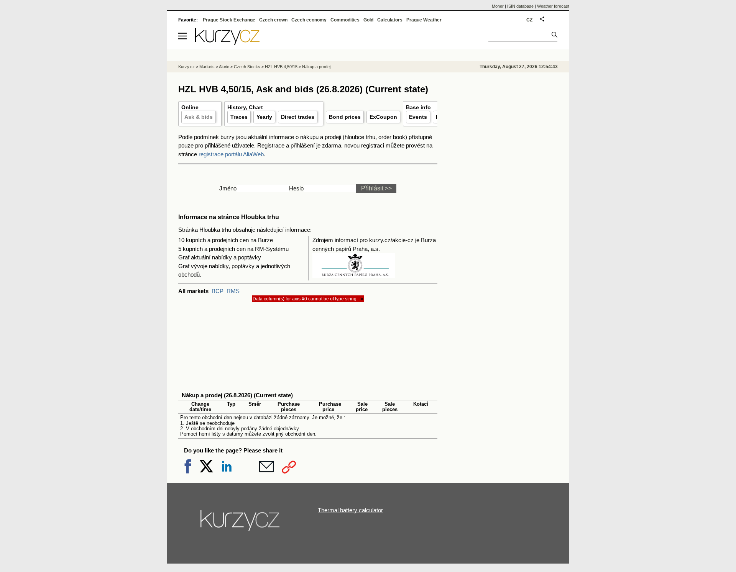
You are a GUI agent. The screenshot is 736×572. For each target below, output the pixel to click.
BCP (217, 291)
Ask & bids (198, 117)
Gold (368, 20)
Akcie (224, 66)
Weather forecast (553, 6)
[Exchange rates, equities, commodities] (240, 523)
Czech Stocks (247, 66)
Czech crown (273, 20)
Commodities (345, 20)
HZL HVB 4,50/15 (281, 66)
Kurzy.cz (186, 66)
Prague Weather (424, 20)
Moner (498, 6)
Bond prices (345, 117)
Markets (207, 66)
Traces (239, 117)
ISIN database (520, 6)
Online (190, 107)
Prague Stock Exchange (229, 20)
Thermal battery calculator (350, 510)
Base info (418, 107)
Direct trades (297, 117)
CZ (529, 20)
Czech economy (309, 20)
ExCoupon (383, 117)
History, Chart (245, 107)
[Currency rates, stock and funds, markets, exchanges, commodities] (227, 42)
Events (418, 117)
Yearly (264, 117)
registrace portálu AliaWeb (231, 154)
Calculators (389, 20)
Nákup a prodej (316, 66)
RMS (233, 291)
